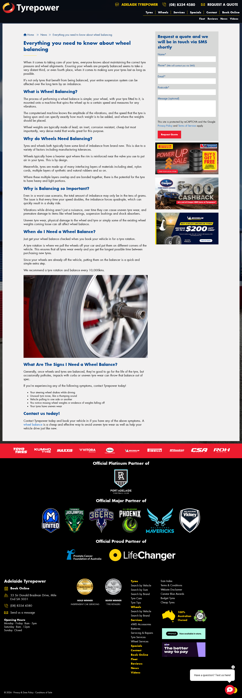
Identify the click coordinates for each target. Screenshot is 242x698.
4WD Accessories (141, 624)
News (223, 18)
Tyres (149, 12)
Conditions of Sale (43, 692)
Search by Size (139, 590)
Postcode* (163, 87)
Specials (195, 12)
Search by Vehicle (141, 585)
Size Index (166, 581)
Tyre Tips (136, 602)
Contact (211, 12)
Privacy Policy (165, 125)
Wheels (163, 12)
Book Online (231, 12)
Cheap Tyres (168, 602)
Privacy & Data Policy (23, 692)
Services (179, 12)
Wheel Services (139, 641)
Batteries (135, 628)
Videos (234, 18)
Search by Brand (140, 594)
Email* (161, 76)
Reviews (213, 18)
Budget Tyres (168, 598)
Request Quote (169, 134)
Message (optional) (168, 98)
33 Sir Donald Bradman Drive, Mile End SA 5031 (33, 597)
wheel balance (33, 425)
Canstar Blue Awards (172, 594)
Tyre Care (136, 598)
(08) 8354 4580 (182, 4)
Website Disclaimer (171, 589)
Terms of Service (187, 125)
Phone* (176, 65)
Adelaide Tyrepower (139, 4)
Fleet (202, 18)
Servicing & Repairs (142, 633)
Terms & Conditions (171, 585)
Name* (162, 54)
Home (30, 35)
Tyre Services (138, 637)
